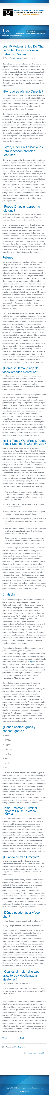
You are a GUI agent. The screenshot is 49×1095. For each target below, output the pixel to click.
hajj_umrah (17, 58)
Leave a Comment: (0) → (37, 1053)
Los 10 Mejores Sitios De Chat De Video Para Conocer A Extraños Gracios (23, 50)
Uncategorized (19, 1047)
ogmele (32, 661)
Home (4, 33)
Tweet (4, 1038)
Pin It (22, 1038)
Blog (11, 33)
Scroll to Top (24, 1091)
